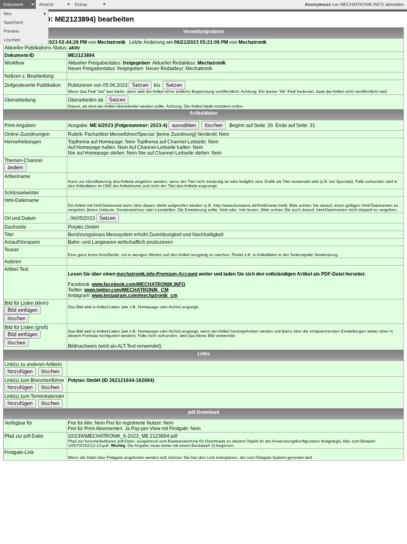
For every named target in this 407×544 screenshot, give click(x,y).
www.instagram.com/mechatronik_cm (135, 295)
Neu (8, 13)
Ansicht (46, 4)
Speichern (13, 22)
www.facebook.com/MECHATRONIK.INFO (138, 284)
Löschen (12, 39)
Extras (81, 4)
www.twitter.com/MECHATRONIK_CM (126, 290)
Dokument (13, 4)
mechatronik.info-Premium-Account (157, 274)
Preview (11, 31)
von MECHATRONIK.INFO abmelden (354, 4)
